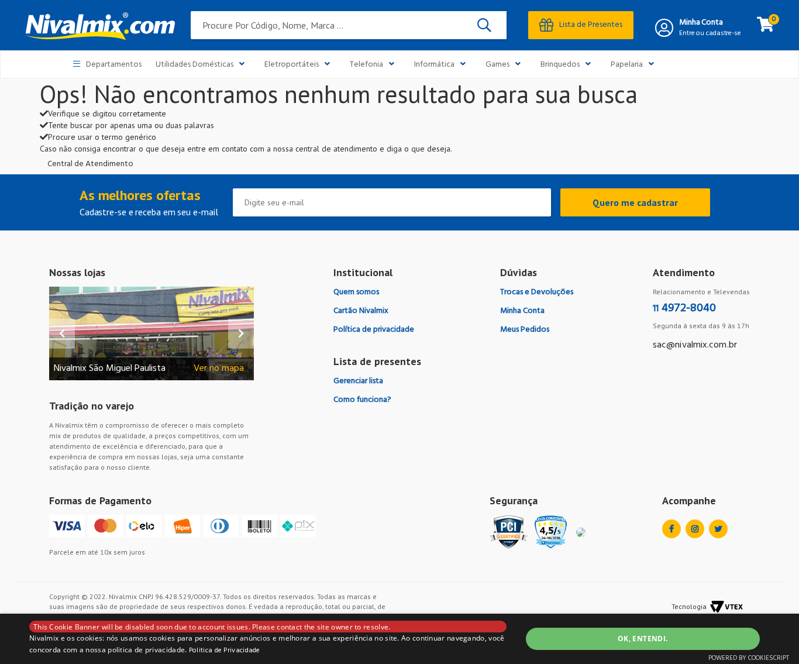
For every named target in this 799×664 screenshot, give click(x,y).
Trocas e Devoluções (536, 292)
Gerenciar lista (358, 381)
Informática (434, 64)
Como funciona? (362, 400)
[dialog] (399, 639)
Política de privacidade (373, 329)
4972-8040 (684, 308)
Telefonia (366, 64)
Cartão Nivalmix (360, 311)
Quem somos (356, 292)
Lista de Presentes (590, 25)
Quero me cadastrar (635, 202)
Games (497, 64)
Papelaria (627, 64)
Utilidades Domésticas (194, 64)
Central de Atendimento (90, 164)
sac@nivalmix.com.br (695, 345)
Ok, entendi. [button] (643, 639)
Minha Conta (701, 23)
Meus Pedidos (524, 329)
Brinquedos (560, 64)
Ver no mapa (219, 369)
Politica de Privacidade (224, 650)
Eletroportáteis (291, 64)
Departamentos (114, 64)
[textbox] (349, 25)
